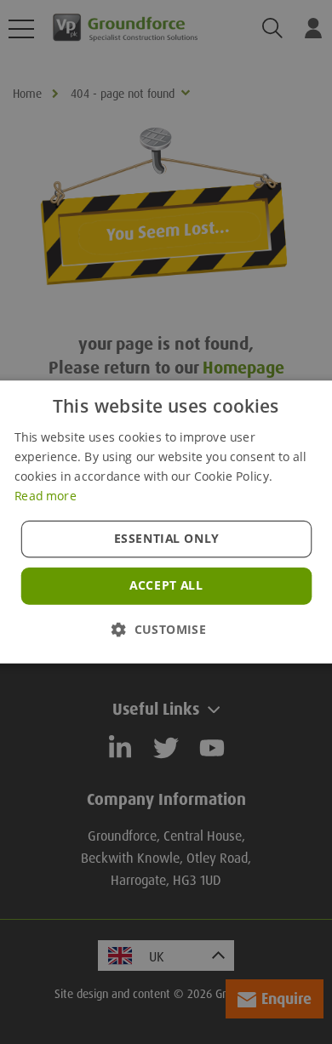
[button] (166, 629)
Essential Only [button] (166, 538)
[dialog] (166, 522)
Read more (45, 495)
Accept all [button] (166, 585)
